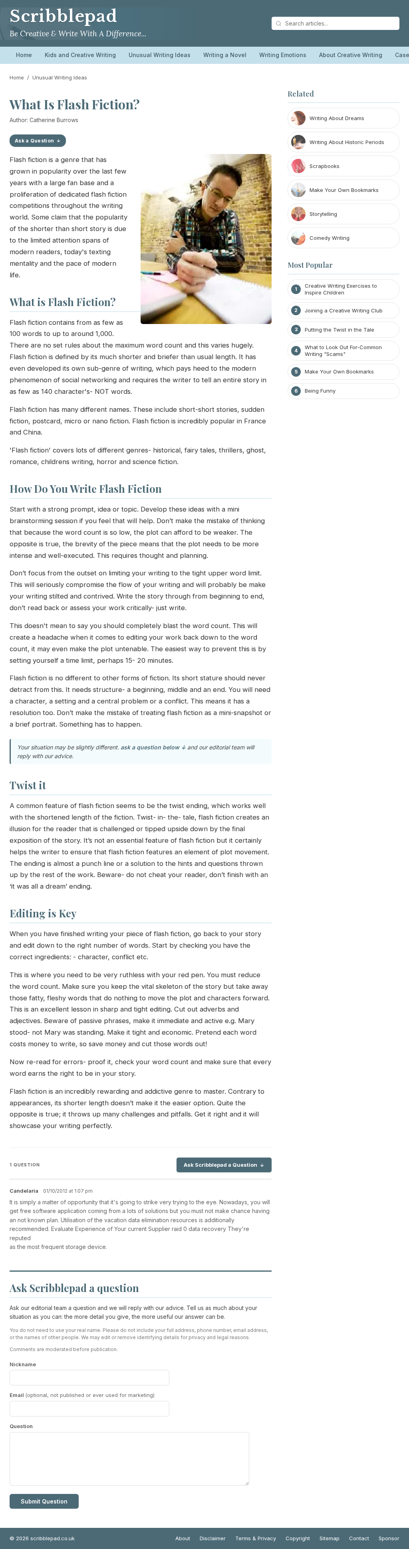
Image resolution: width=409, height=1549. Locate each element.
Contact (359, 1538)
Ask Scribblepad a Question (220, 1165)
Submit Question (44, 1501)
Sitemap (330, 1538)
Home (24, 54)
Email (82, 1395)
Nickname (23, 1364)
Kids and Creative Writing (80, 54)
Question (21, 1426)
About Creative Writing (350, 54)
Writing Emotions (282, 54)
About (182, 1538)
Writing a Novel (224, 54)
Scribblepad (63, 16)
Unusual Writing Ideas (160, 54)
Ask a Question (34, 141)
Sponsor (389, 1538)
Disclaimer (213, 1538)
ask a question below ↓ (153, 747)
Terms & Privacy (255, 1538)
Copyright (298, 1538)
